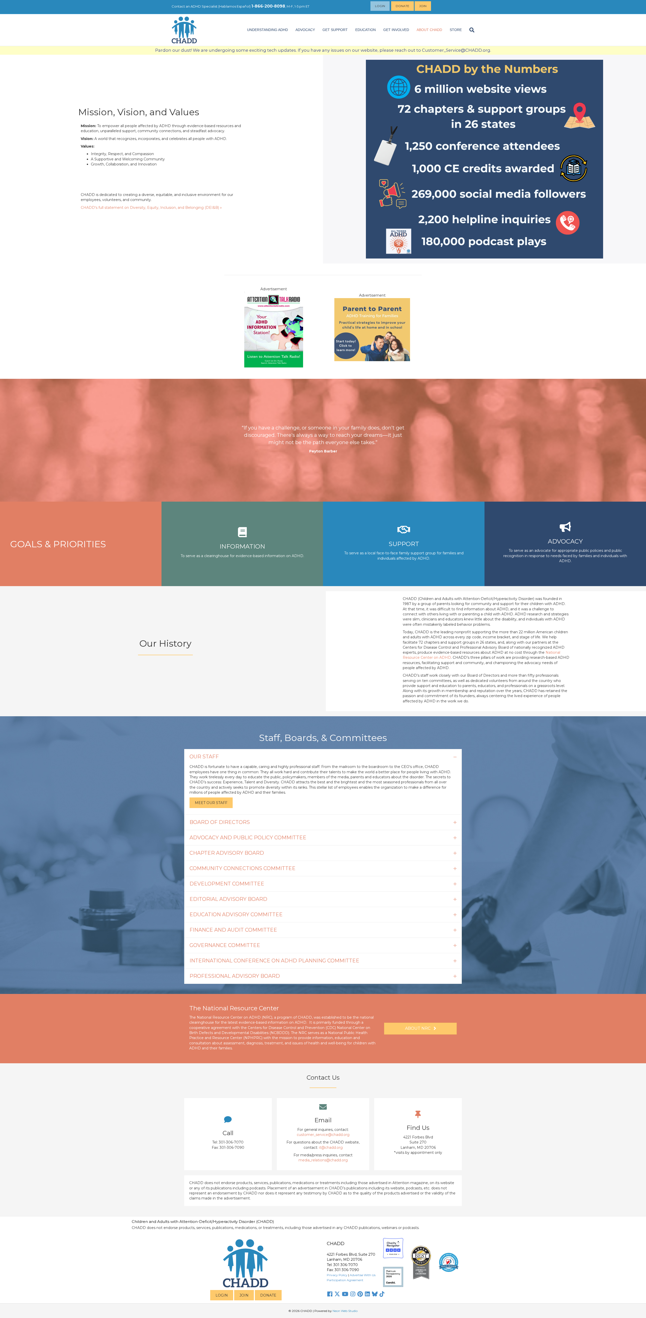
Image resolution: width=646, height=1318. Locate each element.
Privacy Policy (337, 1275)
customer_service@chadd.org (323, 1134)
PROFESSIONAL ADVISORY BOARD (235, 976)
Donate (402, 6)
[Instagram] (352, 1294)
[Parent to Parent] (372, 329)
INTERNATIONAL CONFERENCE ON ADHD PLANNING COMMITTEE (274, 961)
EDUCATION (365, 30)
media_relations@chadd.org (323, 1160)
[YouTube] (345, 1294)
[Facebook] (329, 1294)
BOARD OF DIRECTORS (220, 822)
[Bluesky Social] (375, 1294)
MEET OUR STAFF (211, 802)
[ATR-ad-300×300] (274, 329)
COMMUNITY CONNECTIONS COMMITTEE (242, 868)
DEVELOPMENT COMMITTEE (227, 884)
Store (456, 30)
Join (422, 6)
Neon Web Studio (345, 1311)
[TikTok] (382, 1294)
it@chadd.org (331, 1147)
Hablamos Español (234, 6)
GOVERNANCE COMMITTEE (225, 945)
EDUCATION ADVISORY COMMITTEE (236, 914)
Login (380, 6)
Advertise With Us (362, 1275)
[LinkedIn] (367, 1294)
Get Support (335, 30)
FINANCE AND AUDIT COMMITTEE (233, 930)
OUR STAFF (204, 757)
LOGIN (222, 1295)
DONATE (268, 1295)
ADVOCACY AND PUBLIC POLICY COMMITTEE (248, 838)
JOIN (244, 1295)
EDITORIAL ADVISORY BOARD (228, 899)
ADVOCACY (305, 30)
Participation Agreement (345, 1280)
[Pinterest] (360, 1294)
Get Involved (396, 30)
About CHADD (429, 30)
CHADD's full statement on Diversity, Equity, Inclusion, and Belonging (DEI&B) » (151, 207)
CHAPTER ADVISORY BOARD (227, 853)
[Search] (470, 30)
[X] (337, 1294)
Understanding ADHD (267, 30)
